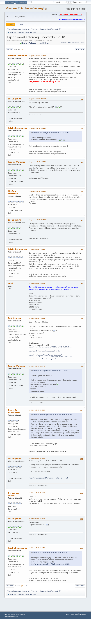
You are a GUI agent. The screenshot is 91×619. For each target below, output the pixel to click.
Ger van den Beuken (13, 494)
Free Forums (14, 616)
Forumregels (74, 614)
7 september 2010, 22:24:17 (37, 56)
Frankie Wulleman (16, 162)
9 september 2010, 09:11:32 (37, 220)
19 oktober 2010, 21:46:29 (37, 249)
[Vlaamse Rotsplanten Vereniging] (9, 116)
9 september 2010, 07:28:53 (37, 191)
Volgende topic (78, 43)
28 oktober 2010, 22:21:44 (37, 366)
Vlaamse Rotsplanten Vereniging (26, 8)
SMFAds (7, 616)
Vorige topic (66, 43)
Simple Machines (20, 614)
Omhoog (10, 586)
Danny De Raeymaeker (14, 411)
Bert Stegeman (15, 318)
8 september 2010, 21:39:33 (37, 162)
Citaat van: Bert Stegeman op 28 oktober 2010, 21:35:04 (50, 371)
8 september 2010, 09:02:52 (37, 99)
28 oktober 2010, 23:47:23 (37, 410)
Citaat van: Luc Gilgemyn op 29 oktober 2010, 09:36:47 (50, 552)
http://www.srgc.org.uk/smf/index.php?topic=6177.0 (48, 478)
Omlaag (9, 49)
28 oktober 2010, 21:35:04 (37, 318)
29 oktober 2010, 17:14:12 (37, 493)
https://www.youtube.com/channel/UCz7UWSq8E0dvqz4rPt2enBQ (50, 357)
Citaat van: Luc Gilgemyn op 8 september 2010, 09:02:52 (50, 133)
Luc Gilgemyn (14, 98)
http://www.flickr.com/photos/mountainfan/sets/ (44, 351)
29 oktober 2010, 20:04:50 (37, 548)
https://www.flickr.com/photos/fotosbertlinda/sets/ (45, 355)
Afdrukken (80, 49)
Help (67, 614)
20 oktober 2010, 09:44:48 (37, 283)
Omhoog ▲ (82, 614)
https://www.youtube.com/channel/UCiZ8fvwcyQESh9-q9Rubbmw (50, 347)
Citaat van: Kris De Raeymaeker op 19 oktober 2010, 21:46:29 (52, 415)
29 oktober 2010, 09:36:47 (37, 458)
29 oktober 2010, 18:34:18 (37, 518)
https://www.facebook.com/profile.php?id (42, 359)
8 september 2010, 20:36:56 (37, 128)
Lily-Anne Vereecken (13, 192)
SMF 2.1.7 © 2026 (10, 614)
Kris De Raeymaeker (17, 55)
